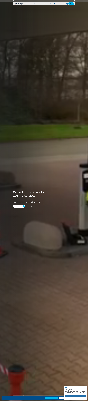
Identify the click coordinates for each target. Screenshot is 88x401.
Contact (62, 3)
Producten (36, 3)
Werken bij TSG (53, 3)
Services (41, 3)
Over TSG (69, 0)
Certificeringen (66, 0)
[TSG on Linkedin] (74, 0)
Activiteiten (30, 3)
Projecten (47, 3)
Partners (61, 0)
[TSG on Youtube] (72, 0)
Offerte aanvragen (71, 4)
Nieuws (59, 0)
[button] (67, 387)
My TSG (56, 0)
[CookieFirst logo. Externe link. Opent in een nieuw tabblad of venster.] (65, 388)
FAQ (58, 3)
